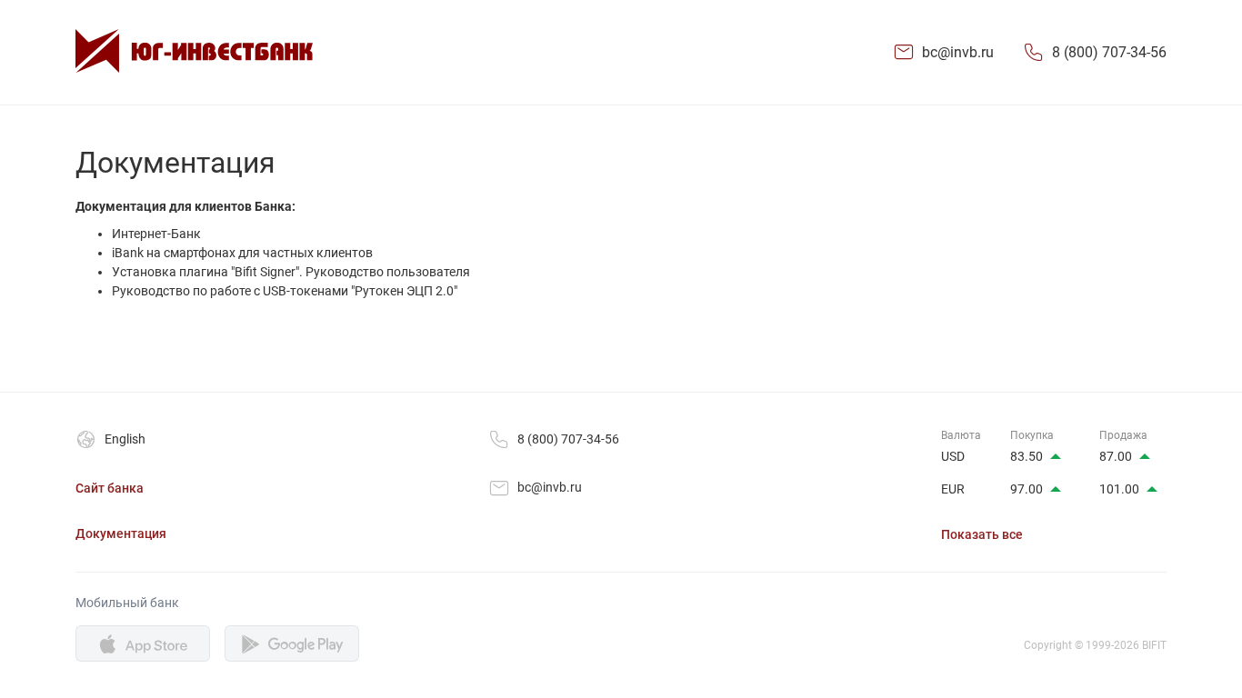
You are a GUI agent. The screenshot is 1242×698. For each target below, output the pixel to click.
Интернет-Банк (156, 233)
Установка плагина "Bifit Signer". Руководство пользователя (291, 271)
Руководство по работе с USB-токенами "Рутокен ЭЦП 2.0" (284, 291)
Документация (120, 533)
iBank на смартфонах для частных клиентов (242, 252)
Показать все (982, 534)
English (125, 439)
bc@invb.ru (958, 52)
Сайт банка (109, 488)
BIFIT (1154, 645)
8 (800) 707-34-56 (1109, 52)
